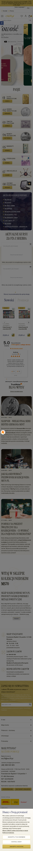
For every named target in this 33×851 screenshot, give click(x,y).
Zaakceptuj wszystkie (16, 846)
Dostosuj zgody (16, 841)
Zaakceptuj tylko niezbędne (16, 837)
